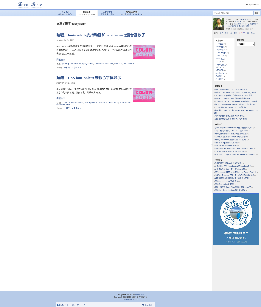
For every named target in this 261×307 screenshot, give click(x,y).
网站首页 (65, 12)
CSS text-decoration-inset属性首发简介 (230, 190)
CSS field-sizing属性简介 (225, 184)
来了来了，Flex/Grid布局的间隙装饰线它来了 (232, 98)
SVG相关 (220, 56)
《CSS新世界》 (231, 26)
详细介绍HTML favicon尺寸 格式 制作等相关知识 (234, 149)
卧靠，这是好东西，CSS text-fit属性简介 (231, 89)
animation (99, 63)
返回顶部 (148, 304)
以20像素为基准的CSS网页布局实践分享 (231, 137)
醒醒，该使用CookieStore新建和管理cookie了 (233, 187)
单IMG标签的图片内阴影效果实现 (228, 163)
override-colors (63, 104)
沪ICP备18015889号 (130, 299)
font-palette (129, 63)
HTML (93, 14)
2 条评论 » (76, 67)
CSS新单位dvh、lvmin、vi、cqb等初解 (230, 107)
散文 (106, 14)
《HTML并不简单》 (243, 26)
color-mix (109, 63)
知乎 (235, 33)
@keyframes (87, 63)
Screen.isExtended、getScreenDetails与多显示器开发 (236, 101)
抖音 (242, 33)
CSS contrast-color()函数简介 (226, 181)
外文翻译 (219, 79)
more (232, 19)
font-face (118, 63)
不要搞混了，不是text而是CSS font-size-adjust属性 (235, 155)
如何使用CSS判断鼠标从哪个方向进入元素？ (232, 178)
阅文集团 (237, 22)
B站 (248, 33)
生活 (102, 14)
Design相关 (220, 47)
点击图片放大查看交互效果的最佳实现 (230, 152)
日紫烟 (111, 14)
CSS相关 (66, 67)
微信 (221, 33)
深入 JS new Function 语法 (225, 146)
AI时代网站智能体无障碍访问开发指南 (230, 116)
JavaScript (86, 14)
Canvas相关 (221, 53)
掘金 (231, 33)
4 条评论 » (76, 108)
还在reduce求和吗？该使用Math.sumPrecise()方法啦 (235, 92)
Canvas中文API (137, 14)
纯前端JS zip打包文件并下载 (226, 143)
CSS (79, 14)
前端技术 (86, 12)
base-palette (91, 102)
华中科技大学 (245, 19)
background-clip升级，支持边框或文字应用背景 (233, 95)
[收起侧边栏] (211, 145)
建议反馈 (69, 14)
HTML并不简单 (125, 14)
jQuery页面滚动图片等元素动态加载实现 (231, 134)
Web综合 (219, 76)
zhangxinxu (139, 294)
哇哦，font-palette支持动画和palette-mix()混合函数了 (100, 35)
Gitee (253, 33)
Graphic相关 (220, 50)
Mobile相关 (220, 73)
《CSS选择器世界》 (250, 24)
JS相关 (218, 62)
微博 (226, 33)
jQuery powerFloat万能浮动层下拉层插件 (231, 140)
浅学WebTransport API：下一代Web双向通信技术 (234, 175)
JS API (220, 67)
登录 (134, 304)
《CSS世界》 (238, 24)
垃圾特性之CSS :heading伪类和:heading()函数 (233, 166)
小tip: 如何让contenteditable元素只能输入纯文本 (234, 128)
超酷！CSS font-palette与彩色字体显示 (88, 78)
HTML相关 (220, 59)
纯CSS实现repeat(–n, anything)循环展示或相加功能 (235, 104)
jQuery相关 (221, 65)
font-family (113, 102)
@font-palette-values (71, 63)
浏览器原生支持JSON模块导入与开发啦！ (231, 119)
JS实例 (220, 70)
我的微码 (61, 14)
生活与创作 (107, 12)
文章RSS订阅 (80, 304)
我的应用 (64, 305)
